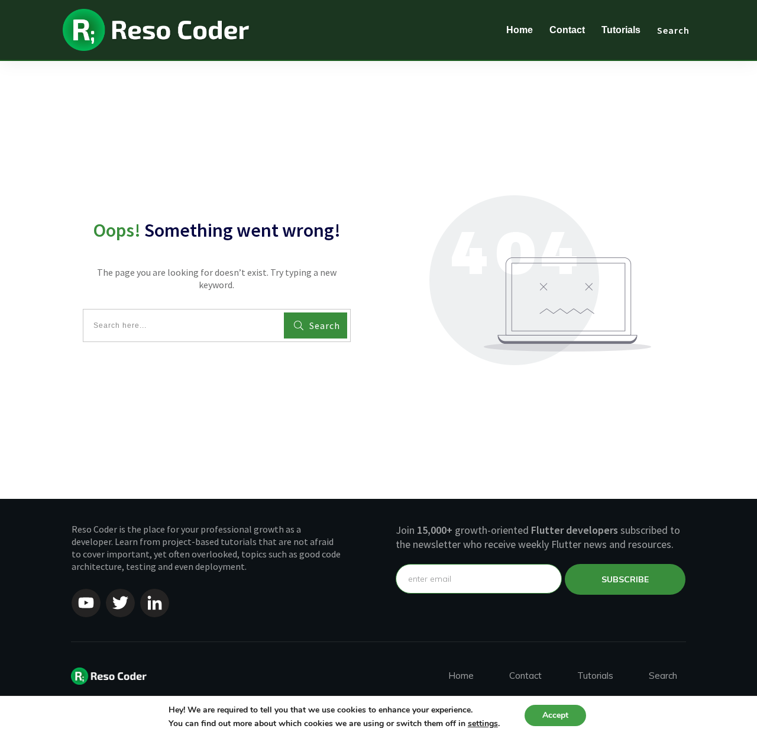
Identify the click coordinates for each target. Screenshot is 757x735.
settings (483, 723)
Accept (555, 715)
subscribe (625, 579)
